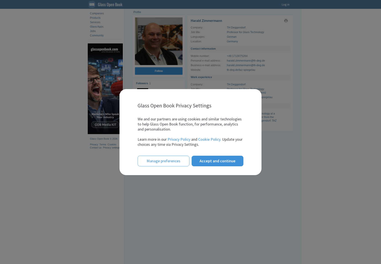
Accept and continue (217, 160)
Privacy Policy (179, 139)
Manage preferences (163, 160)
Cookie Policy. (209, 139)
